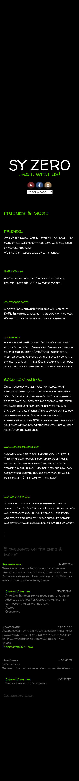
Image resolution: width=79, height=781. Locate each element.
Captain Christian (17, 591)
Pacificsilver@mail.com (17, 647)
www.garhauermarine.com (21, 447)
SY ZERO (39, 165)
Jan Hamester (11, 564)
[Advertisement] (39, 741)
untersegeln (12, 337)
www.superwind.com (17, 497)
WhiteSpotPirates (16, 302)
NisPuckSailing (13, 271)
